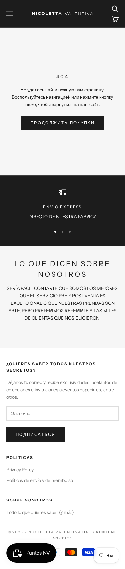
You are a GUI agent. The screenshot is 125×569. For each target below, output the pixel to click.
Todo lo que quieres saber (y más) (40, 512)
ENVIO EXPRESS (62, 206)
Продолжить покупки (62, 122)
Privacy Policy (20, 470)
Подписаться (35, 434)
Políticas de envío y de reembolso (39, 480)
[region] (62, 204)
